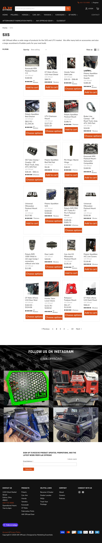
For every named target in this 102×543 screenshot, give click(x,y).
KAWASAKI (60, 15)
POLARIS (14, 15)
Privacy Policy (15, 532)
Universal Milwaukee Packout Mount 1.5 (90, 207)
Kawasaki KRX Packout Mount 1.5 (31, 70)
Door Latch (49, 254)
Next (78, 329)
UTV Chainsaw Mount (51, 117)
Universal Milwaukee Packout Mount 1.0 (31, 207)
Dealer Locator (45, 495)
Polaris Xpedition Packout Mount (71, 115)
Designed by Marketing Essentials (40, 535)
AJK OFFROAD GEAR (44, 21)
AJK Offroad (29, 75)
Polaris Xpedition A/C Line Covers (90, 255)
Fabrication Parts (27, 511)
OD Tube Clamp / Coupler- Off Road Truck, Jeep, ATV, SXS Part (32, 163)
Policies (62, 498)
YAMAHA (48, 15)
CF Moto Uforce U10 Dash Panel (90, 299)
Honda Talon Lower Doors (50, 299)
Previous (46, 329)
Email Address (28, 461)
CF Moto (72, 15)
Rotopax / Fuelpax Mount (70, 299)
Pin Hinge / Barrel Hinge (71, 161)
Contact (96, 15)
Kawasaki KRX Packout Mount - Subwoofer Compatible (90, 160)
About (61, 492)
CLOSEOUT (61, 21)
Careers (62, 495)
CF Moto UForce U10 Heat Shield (51, 73)
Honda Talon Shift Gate (69, 73)
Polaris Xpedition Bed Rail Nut (51, 161)
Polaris (24, 492)
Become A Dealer (46, 492)
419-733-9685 (85, 2)
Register (96, 2)
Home (4, 28)
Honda (23, 498)
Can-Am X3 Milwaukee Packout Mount (70, 256)
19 (72, 329)
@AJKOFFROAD (51, 359)
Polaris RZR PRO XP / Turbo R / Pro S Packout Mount (71, 211)
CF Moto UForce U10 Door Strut (31, 299)
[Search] (68, 8)
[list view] (98, 49)
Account (5, 532)
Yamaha (24, 501)
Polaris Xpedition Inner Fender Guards (90, 75)
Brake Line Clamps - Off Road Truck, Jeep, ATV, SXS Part (91, 120)
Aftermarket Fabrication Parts (17, 21)
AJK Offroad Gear (27, 514)
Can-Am (24, 495)
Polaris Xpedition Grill (51, 204)
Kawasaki (25, 505)
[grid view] (95, 49)
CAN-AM (36, 15)
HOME (5, 15)
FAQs (42, 498)
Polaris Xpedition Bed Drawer (32, 115)
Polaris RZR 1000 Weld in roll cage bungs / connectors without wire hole (32, 259)
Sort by (26, 50)
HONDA (25, 15)
